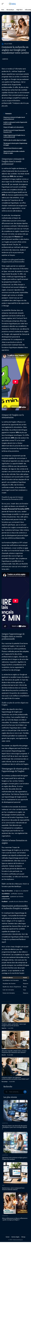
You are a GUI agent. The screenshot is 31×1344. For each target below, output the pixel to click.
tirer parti (26, 95)
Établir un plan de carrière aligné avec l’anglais (14, 140)
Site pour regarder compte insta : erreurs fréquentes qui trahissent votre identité (14, 1051)
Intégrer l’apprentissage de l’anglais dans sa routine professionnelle (14, 136)
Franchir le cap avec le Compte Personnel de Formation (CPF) (14, 131)
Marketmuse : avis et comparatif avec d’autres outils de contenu (13, 1189)
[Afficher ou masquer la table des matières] (20, 114)
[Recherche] (28, 4)
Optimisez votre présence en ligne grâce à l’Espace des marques (14, 1158)
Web (3, 1185)
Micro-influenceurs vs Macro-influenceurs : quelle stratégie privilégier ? (14, 1219)
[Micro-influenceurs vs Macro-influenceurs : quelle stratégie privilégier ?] (15, 1203)
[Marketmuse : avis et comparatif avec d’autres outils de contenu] (15, 1172)
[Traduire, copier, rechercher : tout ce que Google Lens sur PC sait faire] (15, 1013)
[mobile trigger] (3, 4)
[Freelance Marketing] (12, 4)
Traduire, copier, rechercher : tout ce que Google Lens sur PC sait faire (14, 1025)
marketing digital (7, 237)
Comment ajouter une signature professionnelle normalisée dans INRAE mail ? (15, 1078)
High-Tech (4, 1028)
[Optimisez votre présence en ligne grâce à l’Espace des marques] (15, 1142)
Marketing (5, 59)
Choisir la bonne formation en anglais (12, 148)
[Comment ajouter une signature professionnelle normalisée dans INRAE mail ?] (15, 1066)
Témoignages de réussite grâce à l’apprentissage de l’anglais (15, 144)
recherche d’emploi (6, 100)
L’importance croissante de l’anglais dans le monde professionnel (14, 118)
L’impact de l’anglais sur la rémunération (13, 127)
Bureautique (5, 1081)
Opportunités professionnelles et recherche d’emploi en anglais (14, 152)
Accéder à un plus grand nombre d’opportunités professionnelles (15, 123)
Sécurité (4, 1055)
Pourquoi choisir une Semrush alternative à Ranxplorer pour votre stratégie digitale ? (14, 1127)
